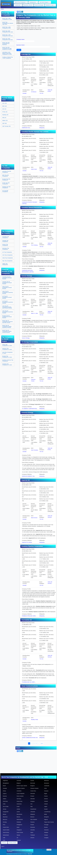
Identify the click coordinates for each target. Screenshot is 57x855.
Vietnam (19, 840)
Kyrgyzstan (5, 811)
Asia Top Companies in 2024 (7, 353)
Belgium (19, 783)
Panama (32, 822)
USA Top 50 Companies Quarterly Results (7, 311)
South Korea (20, 832)
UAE (4, 837)
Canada (24, 93)
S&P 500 (4, 123)
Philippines (19, 824)
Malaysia (32, 814)
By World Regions (44, 3)
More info (30, 853)
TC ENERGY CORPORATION (29, 408)
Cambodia (46, 785)
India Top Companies (7, 257)
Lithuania (32, 811)
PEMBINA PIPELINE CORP (29, 615)
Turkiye (46, 835)
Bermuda (32, 783)
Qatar (18, 827)
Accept (43, 849)
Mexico (18, 816)
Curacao (46, 790)
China (4, 790)
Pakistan (19, 822)
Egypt (45, 793)
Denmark (32, 793)
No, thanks (49, 849)
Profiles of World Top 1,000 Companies (7, 58)
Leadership (17, 5)
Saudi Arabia (6, 829)
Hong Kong (19, 801)
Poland (32, 824)
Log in (2, 846)
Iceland (46, 801)
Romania (32, 827)
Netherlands (20, 819)
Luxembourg (47, 811)
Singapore (19, 829)
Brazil (4, 785)
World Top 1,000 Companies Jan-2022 (7, 35)
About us (4, 842)
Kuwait (46, 809)
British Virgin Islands (22, 785)
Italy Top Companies (7, 260)
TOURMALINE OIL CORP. (28, 682)
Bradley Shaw (34, 719)
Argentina (5, 780)
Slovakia (32, 829)
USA (4, 840)
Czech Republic (20, 793)
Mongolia (46, 816)
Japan (45, 806)
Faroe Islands (20, 796)
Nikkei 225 (5, 120)
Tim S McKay (34, 245)
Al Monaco (33, 91)
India (4, 803)
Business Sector (21, 45)
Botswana (46, 783)
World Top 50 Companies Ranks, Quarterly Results (7, 326)
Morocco (5, 819)
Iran (31, 803)
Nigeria (46, 819)
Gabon (4, 798)
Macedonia (19, 814)
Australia (19, 780)
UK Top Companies (7, 252)
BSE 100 (4, 106)
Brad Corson (34, 517)
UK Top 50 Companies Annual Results (7, 297)
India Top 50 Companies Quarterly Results (7, 292)
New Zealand (33, 819)
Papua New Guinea (49, 822)
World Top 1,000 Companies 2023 (6, 28)
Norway (5, 822)
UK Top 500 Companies (5, 191)
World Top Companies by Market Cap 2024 (7, 23)
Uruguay (46, 837)
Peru (4, 824)
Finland (32, 796)
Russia (46, 827)
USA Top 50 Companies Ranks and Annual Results (7, 307)
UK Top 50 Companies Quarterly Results (7, 302)
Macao (4, 814)
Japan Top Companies (5, 264)
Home (2, 9)
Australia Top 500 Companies (6, 172)
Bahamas (46, 780)
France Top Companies (5, 245)
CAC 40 (4, 109)
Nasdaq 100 (5, 114)
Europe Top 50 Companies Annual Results (7, 316)
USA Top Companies (7, 255)
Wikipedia (41, 127)
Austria (32, 780)
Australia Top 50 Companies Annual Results (7, 277)
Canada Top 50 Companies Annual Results (7, 282)
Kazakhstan (33, 809)
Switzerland (6, 835)
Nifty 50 (4, 117)
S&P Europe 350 (6, 126)
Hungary (32, 801)
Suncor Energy (25, 338)
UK (17, 837)
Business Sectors (28, 5)
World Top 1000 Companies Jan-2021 (7, 39)
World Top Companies (20, 3)
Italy (31, 806)
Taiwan (18, 835)
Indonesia (19, 803)
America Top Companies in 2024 (7, 349)
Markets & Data (49, 5)
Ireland (46, 803)
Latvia (18, 811)
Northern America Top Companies (7, 360)
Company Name (20, 39)
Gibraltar (32, 798)
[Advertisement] (8, 77)
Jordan (18, 809)
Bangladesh (6, 783)
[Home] (6, 4)
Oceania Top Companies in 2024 (7, 364)
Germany (19, 798)
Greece (46, 798)
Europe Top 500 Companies (6, 179)
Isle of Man (5, 806)
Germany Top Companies (5, 249)
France (46, 796)
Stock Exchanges (39, 5)
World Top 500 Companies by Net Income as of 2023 (7, 48)
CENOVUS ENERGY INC (28, 476)
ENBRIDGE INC (26, 127)
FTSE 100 (4, 111)
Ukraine (32, 837)
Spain (31, 832)
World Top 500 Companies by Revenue (6, 43)
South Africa (6, 832)
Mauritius (5, 816)
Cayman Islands (21, 788)
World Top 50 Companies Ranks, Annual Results (7, 331)
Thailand (32, 835)
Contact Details (12, 842)
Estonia (5, 796)
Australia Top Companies (5, 237)
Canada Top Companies (5, 241)
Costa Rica (33, 790)
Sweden (46, 832)
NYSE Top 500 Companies (6, 183)
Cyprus (4, 793)
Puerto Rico (6, 827)
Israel (18, 806)
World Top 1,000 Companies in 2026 (7, 19)
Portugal (46, 824)
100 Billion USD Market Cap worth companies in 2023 (7, 53)
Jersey (4, 809)
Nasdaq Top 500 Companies (6, 187)
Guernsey (5, 801)
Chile (45, 788)
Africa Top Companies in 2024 (7, 345)
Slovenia (46, 829)
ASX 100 (4, 103)
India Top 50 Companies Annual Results (7, 287)
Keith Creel (34, 169)
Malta (45, 814)
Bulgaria (32, 785)
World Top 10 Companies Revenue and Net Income (7, 321)
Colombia (19, 790)
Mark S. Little (34, 313)
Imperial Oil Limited (27, 542)
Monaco (32, 816)
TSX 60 (41, 93)
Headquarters (32, 3)
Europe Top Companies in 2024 (7, 357)
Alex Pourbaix (34, 450)
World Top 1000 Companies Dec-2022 (7, 31)
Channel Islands (34, 788)
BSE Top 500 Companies (5, 176)
